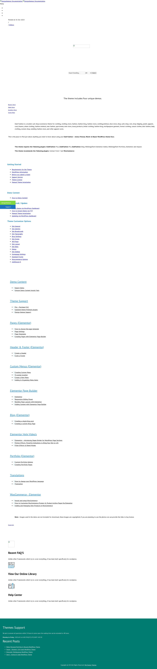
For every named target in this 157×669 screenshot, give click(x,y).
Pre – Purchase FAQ (22, 307)
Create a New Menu (22, 377)
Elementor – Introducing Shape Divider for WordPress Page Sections (38, 440)
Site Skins (15, 247)
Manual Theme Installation (21, 182)
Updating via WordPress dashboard (24, 216)
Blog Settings (16, 236)
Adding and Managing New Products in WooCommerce (34, 506)
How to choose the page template (27, 329)
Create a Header (20, 353)
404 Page (15, 241)
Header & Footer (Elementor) (27, 347)
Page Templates (20, 334)
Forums (6, 8)
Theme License (17, 180)
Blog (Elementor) (20, 415)
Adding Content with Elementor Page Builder (30, 404)
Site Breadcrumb (17, 231)
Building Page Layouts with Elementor (28, 402)
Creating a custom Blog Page (25, 424)
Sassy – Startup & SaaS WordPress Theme (19, 654)
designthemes (6, 203)
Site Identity (16, 229)
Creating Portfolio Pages (23, 465)
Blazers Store (12, 105)
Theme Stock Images (10, 13)
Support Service (17, 177)
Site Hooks (15, 239)
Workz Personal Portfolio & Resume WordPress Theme (23, 647)
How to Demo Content (20, 198)
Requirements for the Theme (22, 169)
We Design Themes (90, 665)
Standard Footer (17, 257)
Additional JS (16, 262)
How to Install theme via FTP (22, 211)
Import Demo (19, 288)
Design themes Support (23, 312)
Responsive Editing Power (24, 399)
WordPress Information (20, 172)
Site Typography (17, 234)
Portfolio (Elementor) (22, 456)
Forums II (7, 10)
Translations (17, 475)
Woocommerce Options (20, 259)
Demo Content (18, 281)
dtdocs (11, 25)
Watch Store (11, 107)
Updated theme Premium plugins (26, 310)
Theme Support (19, 301)
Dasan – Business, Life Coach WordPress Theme (20, 649)
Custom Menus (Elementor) (25, 366)
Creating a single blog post (24, 421)
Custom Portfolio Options (24, 462)
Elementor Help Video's (23, 434)
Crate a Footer (20, 356)
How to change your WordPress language (29, 481)
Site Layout (16, 244)
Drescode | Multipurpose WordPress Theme (19, 652)
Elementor (18, 397)
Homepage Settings (19, 254)
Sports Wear (11, 112)
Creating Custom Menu (23, 372)
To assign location (21, 375)
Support (8, 207)
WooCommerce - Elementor (25, 494)
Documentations (9, 16)
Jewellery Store (12, 110)
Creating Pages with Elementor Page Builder (30, 336)
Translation (19, 484)
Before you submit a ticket (21, 175)
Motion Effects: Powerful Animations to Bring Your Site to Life (36, 443)
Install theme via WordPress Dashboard (25, 208)
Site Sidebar (16, 252)
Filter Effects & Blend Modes (25, 445)
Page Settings (20, 331)
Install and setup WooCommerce (26, 501)
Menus (14, 249)
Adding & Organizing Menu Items (26, 380)
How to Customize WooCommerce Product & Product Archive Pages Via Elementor (43, 503)
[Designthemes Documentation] (22, 1)
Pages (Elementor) (20, 323)
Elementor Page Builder (23, 390)
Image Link (11, 525)
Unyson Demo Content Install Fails (27, 290)
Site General (16, 226)
